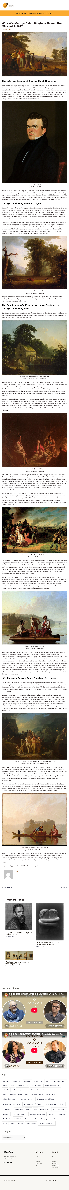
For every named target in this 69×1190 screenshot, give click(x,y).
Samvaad (38, 1161)
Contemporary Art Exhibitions (45, 1099)
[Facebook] (4, 1162)
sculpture (55, 1119)
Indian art (6, 1114)
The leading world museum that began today (17, 963)
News (26, 1119)
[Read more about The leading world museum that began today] (19, 955)
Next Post (63, 887)
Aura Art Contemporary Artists (12, 1094)
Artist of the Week (22, 1086)
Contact (53, 1159)
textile (5, 1123)
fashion (28, 1109)
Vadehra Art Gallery (17, 1123)
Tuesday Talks (39, 1163)
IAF (35, 1109)
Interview (52, 1114)
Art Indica (38, 1157)
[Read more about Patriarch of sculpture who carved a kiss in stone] (50, 922)
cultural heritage (51, 1104)
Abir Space (54, 1163)
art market (6, 1090)
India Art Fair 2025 (59, 1109)
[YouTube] (11, 1162)
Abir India (6, 1081)
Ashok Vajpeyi (17, 1090)
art (47, 1081)
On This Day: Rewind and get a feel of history (18, 933)
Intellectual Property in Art (37, 1114)
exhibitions (19, 1109)
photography (45, 1119)
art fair (5, 1086)
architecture (38, 1081)
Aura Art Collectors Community (34, 1090)
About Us (54, 1157)
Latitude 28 (61, 1114)
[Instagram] (8, 1162)
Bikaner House (51, 1094)
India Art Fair (44, 1109)
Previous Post (7, 887)
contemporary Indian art (33, 1104)
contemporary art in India (11, 1104)
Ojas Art (34, 1119)
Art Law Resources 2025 (52, 1086)
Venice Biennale (31, 1123)
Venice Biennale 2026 (46, 1123)
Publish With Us (55, 1167)
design (62, 1104)
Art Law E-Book (36, 1086)
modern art (17, 1119)
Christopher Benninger (10, 1099)
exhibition (8, 1109)
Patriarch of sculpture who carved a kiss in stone (47, 943)
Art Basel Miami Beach (58, 1081)
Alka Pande (27, 1081)
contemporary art (26, 1099)
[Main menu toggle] (65, 5)
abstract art (16, 1081)
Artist (12, 1086)
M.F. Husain (7, 1119)
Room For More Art (40, 1159)
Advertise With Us (56, 1165)
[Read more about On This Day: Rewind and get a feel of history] (18, 917)
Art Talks (38, 1165)
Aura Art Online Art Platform (34, 1094)
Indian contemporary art (19, 1114)
